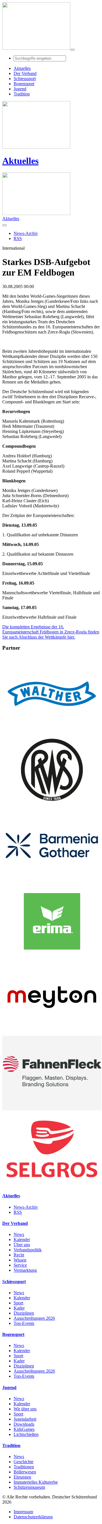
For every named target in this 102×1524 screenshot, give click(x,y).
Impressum (23, 1511)
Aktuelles (20, 161)
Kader (19, 1308)
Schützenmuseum (29, 1487)
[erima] (51, 957)
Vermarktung (25, 1270)
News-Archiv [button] (26, 233)
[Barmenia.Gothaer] (51, 881)
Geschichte (23, 1461)
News (19, 1234)
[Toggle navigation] (72, 50)
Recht (19, 1254)
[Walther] (51, 729)
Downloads (24, 1424)
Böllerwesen (25, 1471)
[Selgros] (51, 1184)
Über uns (22, 1244)
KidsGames (24, 1429)
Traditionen (24, 1466)
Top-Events (24, 1323)
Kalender (22, 1239)
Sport (18, 1302)
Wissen (20, 1260)
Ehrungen (22, 1477)
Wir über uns (25, 1408)
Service (20, 1265)
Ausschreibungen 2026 (34, 1318)
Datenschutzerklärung (33, 1516)
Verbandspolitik (28, 1249)
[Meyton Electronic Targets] (51, 1033)
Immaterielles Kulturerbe (36, 1482)
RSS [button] (18, 238)
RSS (18, 1212)
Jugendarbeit (25, 1419)
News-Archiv (26, 1207)
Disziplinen (24, 1313)
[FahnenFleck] (51, 1108)
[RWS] (51, 805)
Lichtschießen (26, 1434)
